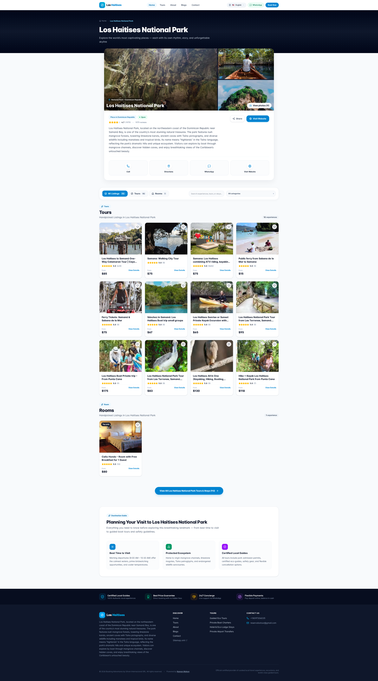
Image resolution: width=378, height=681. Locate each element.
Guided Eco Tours (218, 618)
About (173, 5)
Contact (195, 5)
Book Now (272, 5)
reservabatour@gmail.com (263, 623)
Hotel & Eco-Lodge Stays (222, 627)
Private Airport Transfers (222, 631)
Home (152, 5)
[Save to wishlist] (137, 226)
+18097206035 (257, 618)
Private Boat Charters (220, 622)
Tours (162, 5)
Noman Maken (183, 671)
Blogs (184, 5)
